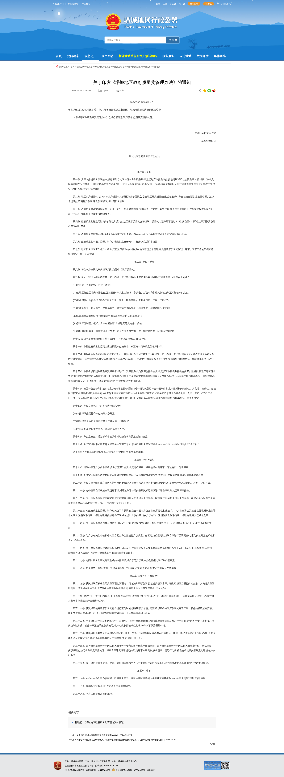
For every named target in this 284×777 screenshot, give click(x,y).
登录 (158, 4)
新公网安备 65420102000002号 (130, 770)
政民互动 (107, 56)
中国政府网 (58, 4)
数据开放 (203, 56)
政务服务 (168, 56)
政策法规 (136, 66)
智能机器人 (225, 4)
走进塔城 (185, 56)
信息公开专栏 (92, 66)
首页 (59, 56)
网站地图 (151, 770)
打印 (122, 90)
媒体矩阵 (220, 56)
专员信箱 (86, 4)
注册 (165, 4)
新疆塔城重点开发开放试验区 (138, 56)
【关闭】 (212, 743)
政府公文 (146, 66)
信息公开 (90, 56)
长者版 (208, 4)
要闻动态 (73, 56)
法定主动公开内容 (122, 66)
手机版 (173, 4)
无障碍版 (194, 4)
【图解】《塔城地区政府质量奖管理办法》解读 (99, 722)
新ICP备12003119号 (74, 770)
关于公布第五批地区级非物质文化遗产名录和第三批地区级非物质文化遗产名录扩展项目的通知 (119, 739)
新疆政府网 (73, 4)
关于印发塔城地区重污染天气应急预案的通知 (97, 735)
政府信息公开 (106, 66)
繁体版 (182, 4)
